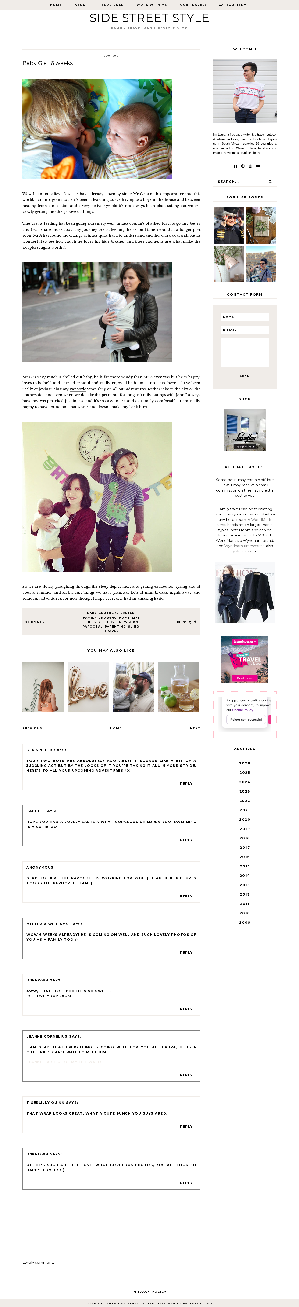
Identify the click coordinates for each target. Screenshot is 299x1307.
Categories (231, 5)
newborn (128, 622)
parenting (115, 626)
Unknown (37, 980)
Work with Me (152, 5)
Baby (91, 613)
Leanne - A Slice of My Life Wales (64, 1062)
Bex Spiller (39, 750)
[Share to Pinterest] (195, 622)
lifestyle (95, 622)
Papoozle (78, 389)
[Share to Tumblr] (190, 622)
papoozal (93, 626)
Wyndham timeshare (243, 545)
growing (107, 617)
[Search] (270, 181)
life (136, 617)
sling (133, 626)
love (112, 622)
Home (56, 5)
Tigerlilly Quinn (45, 1103)
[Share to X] (184, 622)
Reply (186, 784)
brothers (108, 613)
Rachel (34, 811)
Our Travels (193, 5)
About (81, 5)
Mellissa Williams (47, 924)
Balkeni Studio (198, 1303)
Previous (32, 728)
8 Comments (37, 622)
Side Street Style (149, 18)
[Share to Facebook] (178, 622)
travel (111, 631)
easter (128, 613)
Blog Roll (112, 5)
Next (195, 728)
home (124, 617)
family (89, 617)
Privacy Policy (149, 1291)
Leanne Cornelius (47, 1036)
